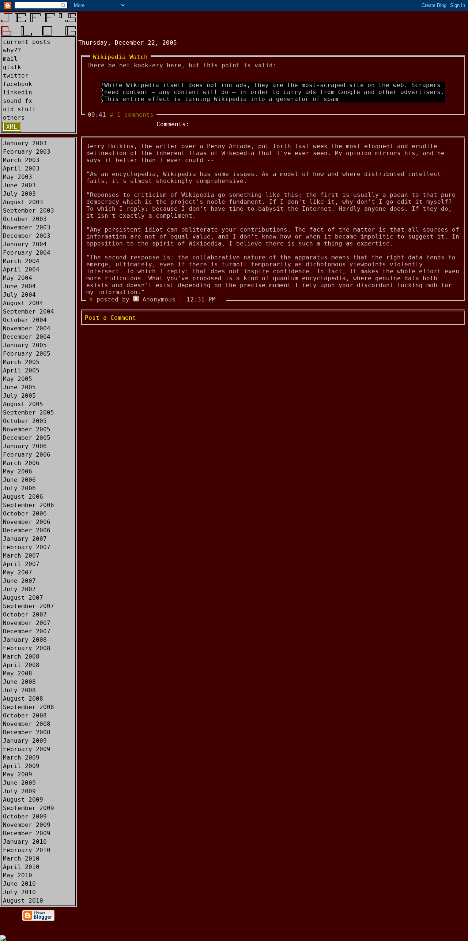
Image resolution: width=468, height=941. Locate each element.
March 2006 (21, 463)
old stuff (19, 109)
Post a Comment (110, 317)
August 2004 (23, 303)
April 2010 (21, 866)
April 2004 (21, 269)
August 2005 (23, 404)
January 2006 (25, 446)
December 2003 (26, 235)
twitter (16, 75)
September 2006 (28, 505)
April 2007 (21, 564)
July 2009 (19, 791)
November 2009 (26, 824)
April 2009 (21, 765)
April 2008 (21, 664)
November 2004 (26, 328)
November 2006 (26, 521)
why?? (12, 50)
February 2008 (26, 648)
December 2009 (26, 833)
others (14, 117)
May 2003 (17, 176)
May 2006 (17, 471)
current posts (26, 41)
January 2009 (25, 740)
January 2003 (25, 143)
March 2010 (21, 858)
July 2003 (19, 193)
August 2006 (23, 496)
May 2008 (17, 673)
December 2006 (26, 530)
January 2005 (25, 345)
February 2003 (26, 151)
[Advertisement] (163, 23)
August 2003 (23, 202)
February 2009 (26, 749)
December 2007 (26, 631)
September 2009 (28, 808)
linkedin (17, 92)
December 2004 (26, 336)
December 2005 (26, 437)
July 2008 (19, 690)
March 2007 (21, 555)
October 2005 (25, 420)
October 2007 (25, 614)
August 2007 (23, 597)
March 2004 (21, 261)
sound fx (17, 100)
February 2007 (26, 547)
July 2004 (19, 294)
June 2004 (19, 286)
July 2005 (19, 395)
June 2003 (19, 185)
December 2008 (26, 732)
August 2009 (23, 799)
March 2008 (21, 656)
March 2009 (21, 757)
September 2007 (28, 606)
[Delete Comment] (221, 299)
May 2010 (17, 875)
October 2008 (25, 715)
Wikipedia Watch (120, 56)
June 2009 (19, 782)
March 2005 (21, 362)
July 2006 (19, 488)
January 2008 (25, 639)
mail (10, 58)
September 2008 (28, 707)
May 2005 (17, 378)
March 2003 (21, 160)
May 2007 (17, 572)
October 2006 (25, 513)
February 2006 (26, 454)
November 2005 (26, 429)
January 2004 (25, 244)
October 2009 (25, 816)
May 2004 (17, 277)
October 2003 (25, 218)
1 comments (135, 114)
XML (11, 126)
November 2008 (26, 723)
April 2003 (21, 168)
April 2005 (21, 370)
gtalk (12, 67)
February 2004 (26, 252)
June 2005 (19, 387)
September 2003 (28, 210)
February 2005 (26, 353)
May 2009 (17, 774)
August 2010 (23, 900)
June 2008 (19, 681)
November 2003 (26, 227)
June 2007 (19, 580)
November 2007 (26, 622)
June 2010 (19, 883)
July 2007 (19, 589)
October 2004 (25, 319)
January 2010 (25, 841)
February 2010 (26, 850)
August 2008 (23, 698)
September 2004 (28, 311)
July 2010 (19, 892)
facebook (17, 83)
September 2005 (28, 412)
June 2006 (19, 479)
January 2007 (25, 538)
